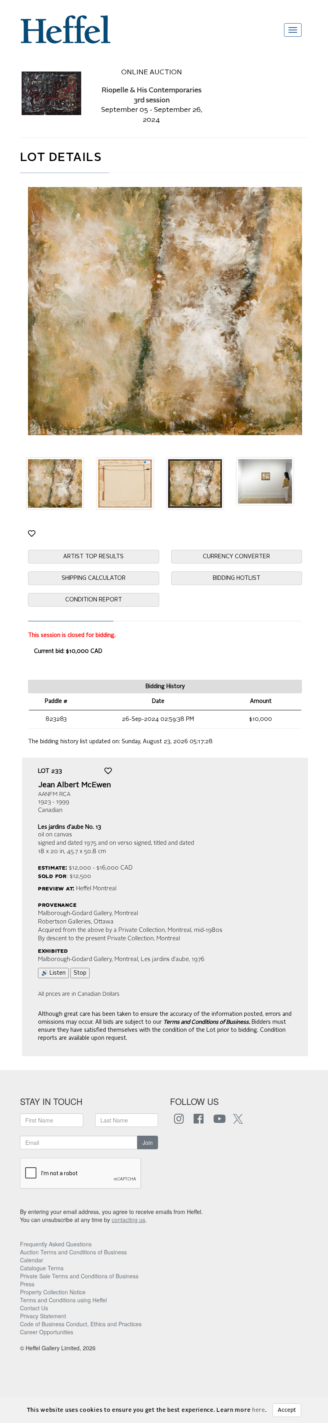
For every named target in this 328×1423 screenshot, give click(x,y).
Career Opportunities (46, 1332)
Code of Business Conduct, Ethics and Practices (81, 1324)
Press (27, 1284)
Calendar (31, 1260)
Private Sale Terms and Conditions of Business (79, 1276)
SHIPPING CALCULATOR (94, 578)
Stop (80, 973)
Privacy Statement (43, 1316)
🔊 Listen (53, 973)
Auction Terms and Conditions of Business (73, 1252)
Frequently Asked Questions (56, 1244)
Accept (287, 1410)
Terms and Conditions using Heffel (63, 1300)
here (258, 1410)
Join (147, 1142)
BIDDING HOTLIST (236, 578)
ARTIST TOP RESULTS (93, 556)
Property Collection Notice (53, 1292)
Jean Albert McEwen (74, 785)
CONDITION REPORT (93, 600)
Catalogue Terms (42, 1268)
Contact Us (34, 1308)
